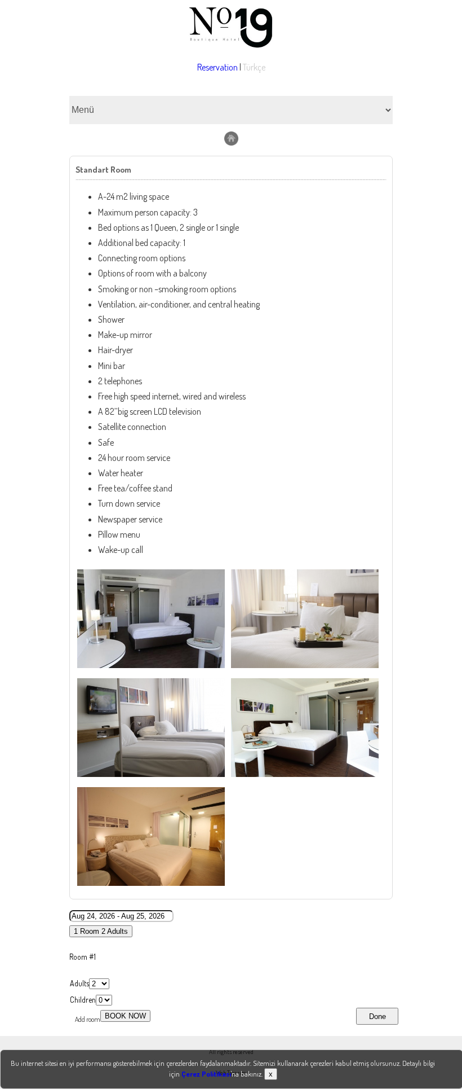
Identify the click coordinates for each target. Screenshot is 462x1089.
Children (83, 999)
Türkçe (254, 67)
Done (377, 1016)
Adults (79, 983)
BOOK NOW (125, 1016)
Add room (87, 1019)
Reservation (217, 67)
